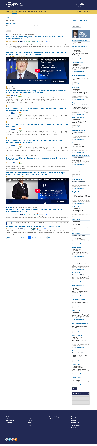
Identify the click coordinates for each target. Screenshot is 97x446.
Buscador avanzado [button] (11, 23)
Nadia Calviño (76, 207)
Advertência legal (75, 425)
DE (81, 20)
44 (18, 237)
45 (21, 237)
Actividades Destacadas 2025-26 (80, 40)
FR (86, 20)
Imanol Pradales (76, 168)
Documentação (32, 11)
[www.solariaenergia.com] (20, 95)
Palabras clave (35, 25)
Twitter (9, 439)
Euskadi (25, 15)
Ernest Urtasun (76, 219)
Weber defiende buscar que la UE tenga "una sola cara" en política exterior (33, 226)
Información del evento (79, 58)
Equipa (30, 425)
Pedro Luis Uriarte (77, 179)
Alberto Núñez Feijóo (77, 62)
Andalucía (35, 15)
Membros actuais (54, 419)
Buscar (8, 31)
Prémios (73, 420)
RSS (15, 439)
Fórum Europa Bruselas (83, 11)
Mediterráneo (43, 15)
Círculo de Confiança (54, 417)
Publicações (74, 417)
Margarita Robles (76, 377)
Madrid (13, 15)
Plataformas (74, 419)
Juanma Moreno (76, 247)
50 (35, 237)
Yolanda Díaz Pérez (77, 273)
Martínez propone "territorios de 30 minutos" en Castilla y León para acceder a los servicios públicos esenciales (36, 109)
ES (73, 20)
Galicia (30, 15)
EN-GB (83, 20)
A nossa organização (32, 417)
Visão (29, 422)
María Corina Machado (78, 117)
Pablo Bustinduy (76, 260)
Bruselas (9, 34)
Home (7, 11)
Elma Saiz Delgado (77, 310)
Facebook (6, 439)
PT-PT (74, 23)
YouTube (12, 439)
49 (32, 237)
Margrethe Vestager (77, 103)
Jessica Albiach (76, 233)
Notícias (14, 11)
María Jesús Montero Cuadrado (80, 155)
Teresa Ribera (75, 87)
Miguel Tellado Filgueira (78, 299)
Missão (30, 420)
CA (75, 20)
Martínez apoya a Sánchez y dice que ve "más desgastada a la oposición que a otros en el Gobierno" (36, 159)
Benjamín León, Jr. (77, 335)
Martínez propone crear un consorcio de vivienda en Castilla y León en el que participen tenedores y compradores (34, 141)
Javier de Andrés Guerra (78, 75)
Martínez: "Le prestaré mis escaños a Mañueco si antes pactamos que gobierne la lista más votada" (37, 125)
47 (26, 237)
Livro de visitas (75, 422)
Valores (30, 424)
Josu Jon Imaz (76, 351)
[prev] (73, 388)
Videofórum (42, 11)
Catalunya (19, 15)
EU (77, 20)
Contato (73, 427)
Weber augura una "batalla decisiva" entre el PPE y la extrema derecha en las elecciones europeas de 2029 (34, 210)
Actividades (22, 11)
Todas (8, 15)
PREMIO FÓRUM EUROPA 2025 (79, 47)
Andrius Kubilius (76, 364)
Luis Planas (75, 143)
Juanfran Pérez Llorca (78, 285)
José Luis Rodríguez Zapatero (80, 323)
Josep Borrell (75, 192)
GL (79, 20)
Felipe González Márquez (78, 130)
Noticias (8, 417)
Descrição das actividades (78, 424)
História (30, 419)
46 (23, 237)
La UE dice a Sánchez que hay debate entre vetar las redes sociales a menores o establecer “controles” (35, 37)
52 (40, 237)
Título (7, 25)
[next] (76, 388)
